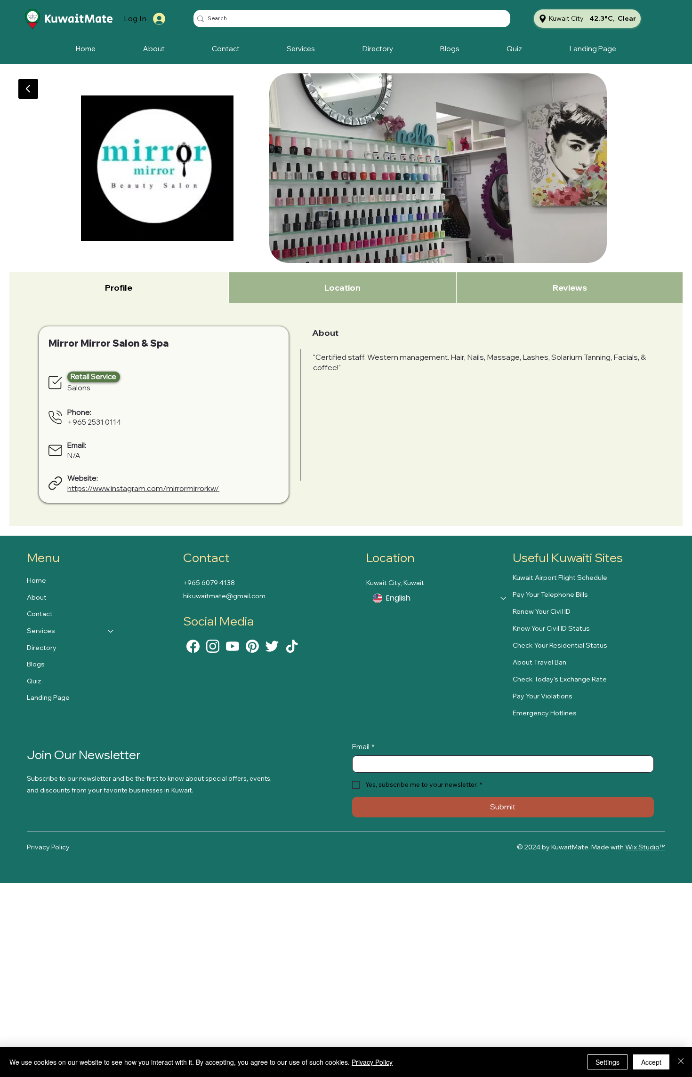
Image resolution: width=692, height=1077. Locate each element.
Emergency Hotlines (545, 713)
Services (41, 630)
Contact (40, 614)
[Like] (193, 645)
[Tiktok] (292, 645)
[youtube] (232, 645)
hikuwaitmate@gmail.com (224, 596)
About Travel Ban (539, 662)
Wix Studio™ (645, 847)
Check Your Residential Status (560, 645)
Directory (41, 647)
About (37, 597)
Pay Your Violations (542, 696)
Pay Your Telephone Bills (550, 594)
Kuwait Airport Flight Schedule (560, 577)
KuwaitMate (78, 19)
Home (36, 580)
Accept (651, 1062)
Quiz (34, 681)
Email (363, 746)
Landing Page (48, 697)
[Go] (28, 89)
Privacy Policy (48, 847)
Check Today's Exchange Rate (560, 679)
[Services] (111, 631)
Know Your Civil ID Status (551, 628)
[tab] (118, 287)
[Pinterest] (252, 645)
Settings (607, 1062)
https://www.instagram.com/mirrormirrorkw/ (143, 488)
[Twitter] (272, 645)
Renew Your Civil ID (542, 611)
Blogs (36, 664)
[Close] (680, 1061)
